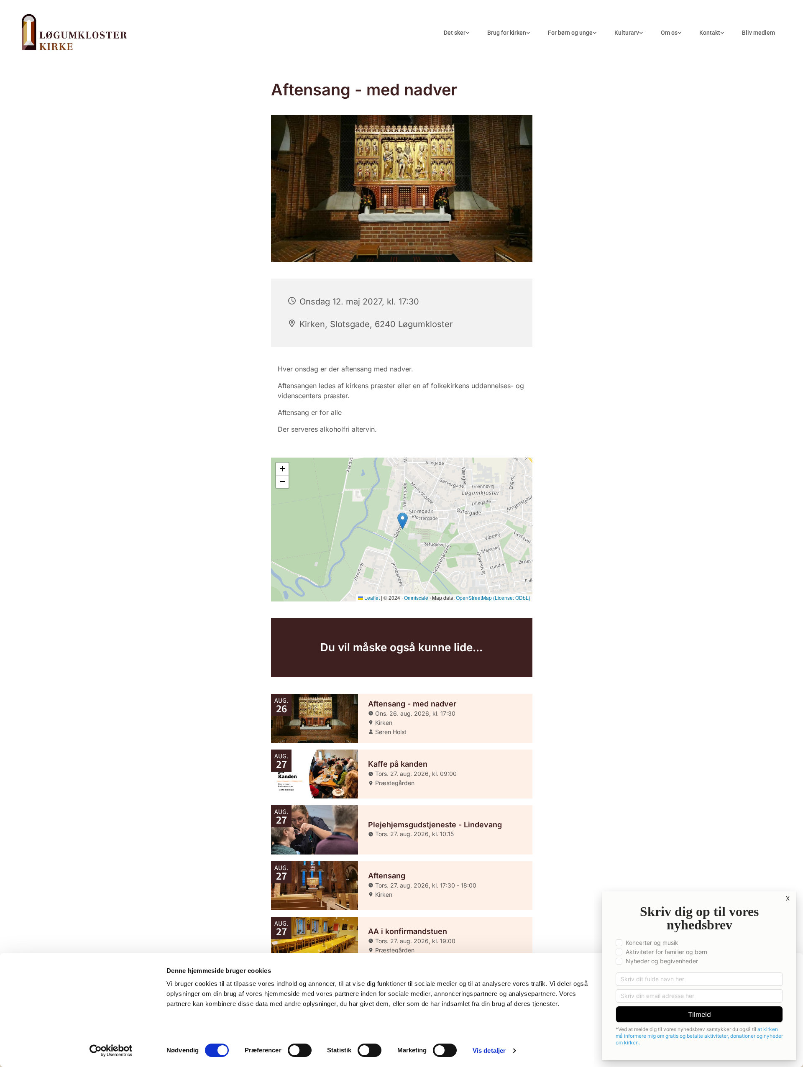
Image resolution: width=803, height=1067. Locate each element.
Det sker (454, 32)
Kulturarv (626, 32)
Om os (669, 32)
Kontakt (709, 32)
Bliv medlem (758, 32)
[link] (456, 33)
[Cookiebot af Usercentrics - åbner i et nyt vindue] (111, 1050)
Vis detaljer (489, 1050)
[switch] (300, 1050)
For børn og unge (570, 32)
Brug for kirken (506, 32)
